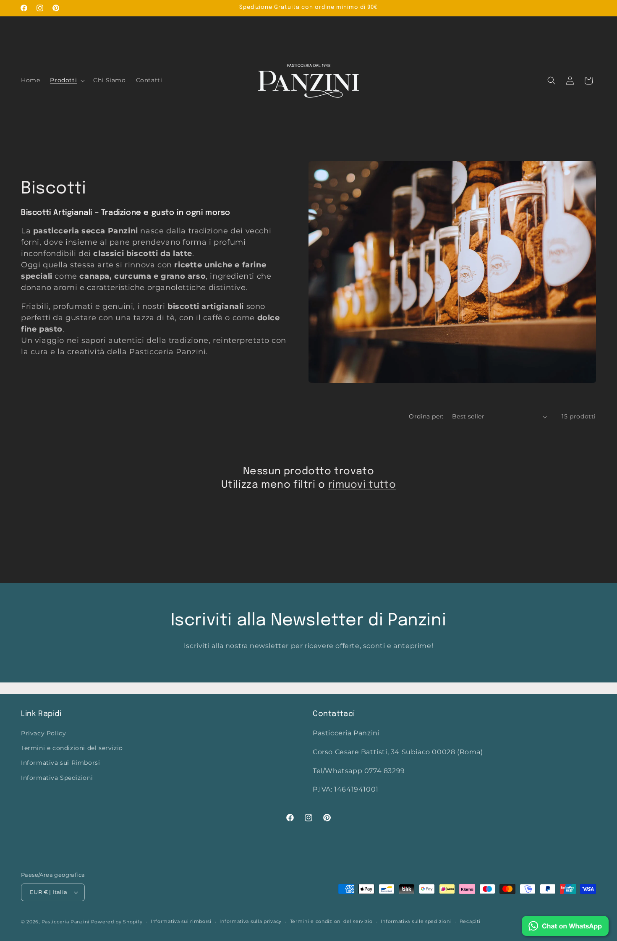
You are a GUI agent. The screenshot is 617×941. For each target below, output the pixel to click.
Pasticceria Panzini (65, 922)
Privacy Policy (43, 733)
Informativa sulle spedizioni (416, 921)
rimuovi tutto (362, 485)
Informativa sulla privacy (251, 921)
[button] (66, 80)
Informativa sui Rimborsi (60, 762)
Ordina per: (426, 416)
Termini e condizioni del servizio (72, 748)
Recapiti (470, 921)
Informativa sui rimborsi (181, 921)
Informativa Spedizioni (57, 778)
